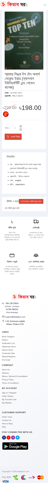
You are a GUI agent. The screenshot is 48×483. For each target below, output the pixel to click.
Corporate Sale (8, 353)
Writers (5, 340)
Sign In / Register (9, 393)
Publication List (8, 343)
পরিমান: (7, 128)
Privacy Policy (8, 380)
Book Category (8, 337)
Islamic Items (7, 350)
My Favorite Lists (9, 399)
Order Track (7, 417)
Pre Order (6, 360)
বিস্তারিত (11, 156)
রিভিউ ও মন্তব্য (14, 201)
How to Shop (7, 424)
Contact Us (6, 420)
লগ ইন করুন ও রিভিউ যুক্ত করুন (31, 201)
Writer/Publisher (8, 356)
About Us (6, 370)
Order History (7, 396)
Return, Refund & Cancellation (15, 376)
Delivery (5, 373)
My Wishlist (6, 403)
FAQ (4, 427)
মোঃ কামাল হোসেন (16, 93)
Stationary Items (9, 346)
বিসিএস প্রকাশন (17, 96)
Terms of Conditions (10, 383)
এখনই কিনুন (14, 136)
